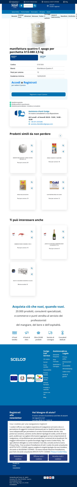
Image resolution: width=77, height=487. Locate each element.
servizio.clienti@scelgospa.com (42, 124)
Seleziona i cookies (18, 457)
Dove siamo (34, 12)
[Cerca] (35, 6)
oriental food (20, 16)
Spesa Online (15, 12)
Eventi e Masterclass (31, 2)
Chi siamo (42, 12)
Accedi (16, 82)
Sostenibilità (47, 370)
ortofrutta (71, 16)
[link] (54, 5)
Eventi (48, 12)
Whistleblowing (67, 369)
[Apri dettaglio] (31, 145)
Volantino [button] (14, 2)
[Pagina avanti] (60, 136)
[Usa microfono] (21, 6)
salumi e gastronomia (55, 16)
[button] (24, 57)
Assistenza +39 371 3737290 (51, 2)
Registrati (30, 82)
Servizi (45, 362)
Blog (66, 2)
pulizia (41, 16)
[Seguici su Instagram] (47, 477)
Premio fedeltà (25, 12)
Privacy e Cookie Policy (59, 452)
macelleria (64, 16)
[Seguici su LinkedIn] (53, 477)
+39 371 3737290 (37, 122)
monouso (35, 16)
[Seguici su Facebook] (45, 477)
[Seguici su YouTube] (50, 477)
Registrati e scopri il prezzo (38, 94)
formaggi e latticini (47, 16)
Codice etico (66, 371)
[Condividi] (31, 151)
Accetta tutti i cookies (58, 457)
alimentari (27, 16)
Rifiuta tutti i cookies (39, 457)
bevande (14, 16)
